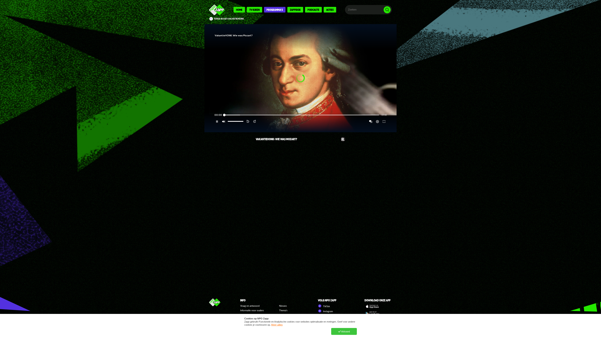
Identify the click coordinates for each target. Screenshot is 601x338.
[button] (300, 78)
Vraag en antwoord (249, 305)
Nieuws (283, 305)
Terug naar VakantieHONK (229, 18)
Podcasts (313, 10)
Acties (330, 10)
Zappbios (295, 10)
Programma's (275, 10)
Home (239, 10)
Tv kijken (254, 10)
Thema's (283, 310)
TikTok (326, 306)
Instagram (327, 311)
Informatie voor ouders (252, 310)
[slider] (301, 115)
